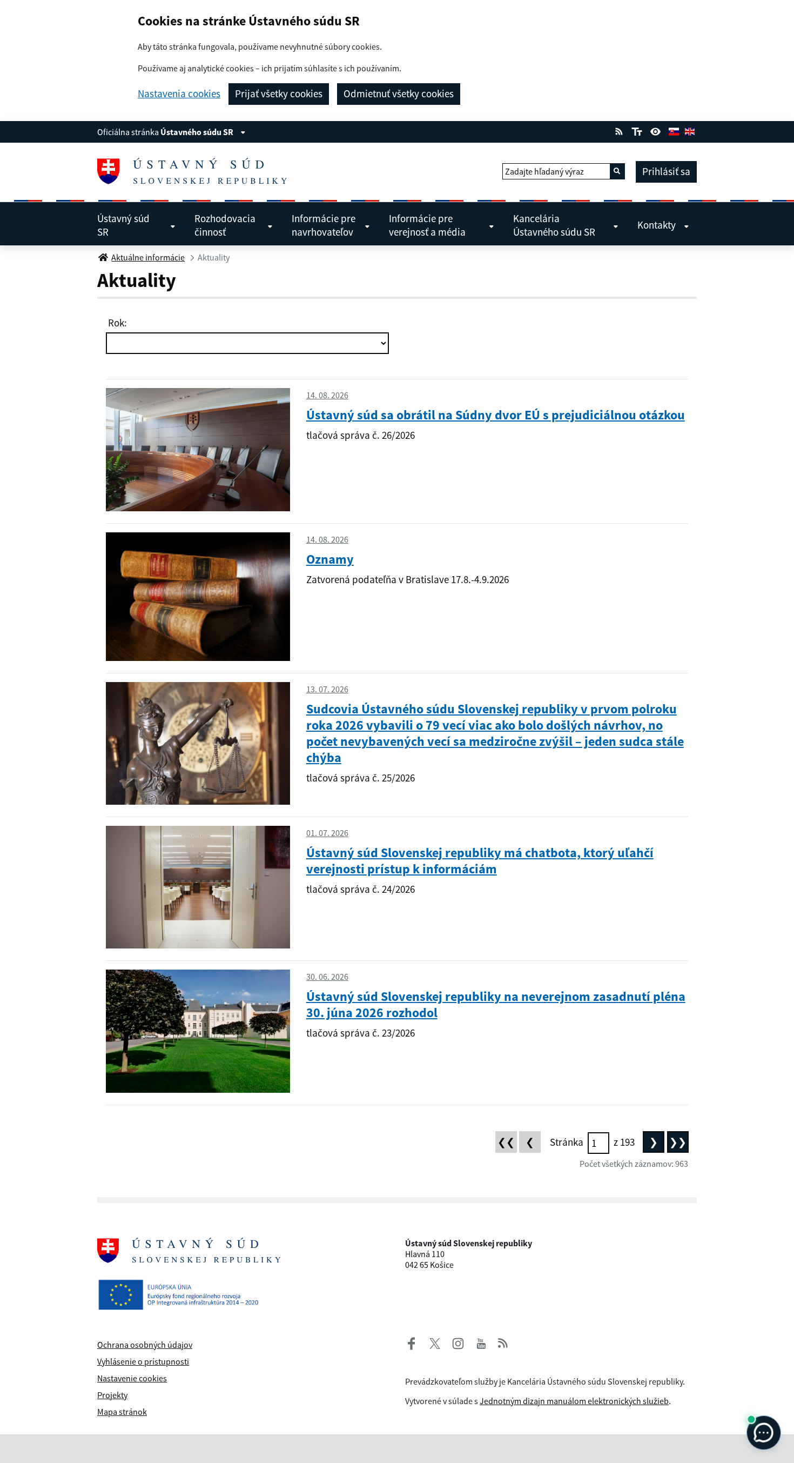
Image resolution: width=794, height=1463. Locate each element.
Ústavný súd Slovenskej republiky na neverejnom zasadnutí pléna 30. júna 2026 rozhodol (495, 1004)
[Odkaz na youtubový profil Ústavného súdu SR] (481, 1342)
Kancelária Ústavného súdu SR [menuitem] (554, 225)
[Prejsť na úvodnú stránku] (196, 171)
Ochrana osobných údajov (144, 1344)
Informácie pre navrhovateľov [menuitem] (323, 225)
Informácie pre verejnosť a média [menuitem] (427, 225)
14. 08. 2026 (327, 395)
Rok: (116, 322)
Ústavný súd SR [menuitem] (123, 225)
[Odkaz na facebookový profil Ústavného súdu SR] (411, 1342)
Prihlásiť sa (666, 171)
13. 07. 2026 (327, 689)
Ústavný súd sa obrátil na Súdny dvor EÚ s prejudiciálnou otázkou (495, 414)
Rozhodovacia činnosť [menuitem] (224, 225)
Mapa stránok (122, 1411)
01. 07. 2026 (327, 832)
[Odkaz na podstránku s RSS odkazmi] (619, 130)
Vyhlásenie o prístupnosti (143, 1361)
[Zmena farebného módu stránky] (655, 130)
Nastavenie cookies (132, 1378)
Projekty (112, 1394)
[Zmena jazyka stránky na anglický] (690, 130)
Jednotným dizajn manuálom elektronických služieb (574, 1400)
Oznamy (330, 559)
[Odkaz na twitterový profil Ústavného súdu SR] (430, 1342)
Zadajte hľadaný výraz (544, 171)
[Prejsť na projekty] (182, 1285)
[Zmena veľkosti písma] (636, 130)
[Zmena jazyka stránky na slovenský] (673, 130)
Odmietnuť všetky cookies (399, 93)
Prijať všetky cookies (278, 93)
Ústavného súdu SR (197, 131)
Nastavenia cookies (179, 94)
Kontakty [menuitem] (656, 224)
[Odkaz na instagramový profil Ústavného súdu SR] (454, 1342)
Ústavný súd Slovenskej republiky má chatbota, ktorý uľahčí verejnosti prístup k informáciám (480, 860)
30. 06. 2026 (327, 976)
